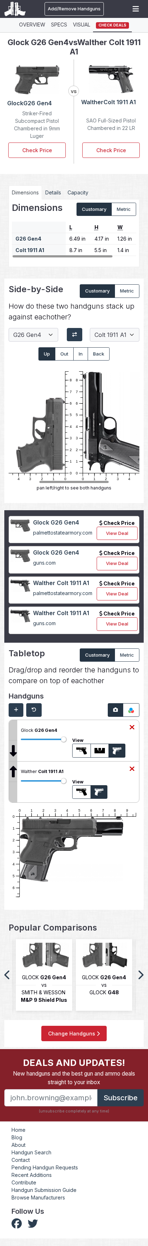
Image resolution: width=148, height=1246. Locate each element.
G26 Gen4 (28, 239)
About (18, 1145)
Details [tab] (53, 192)
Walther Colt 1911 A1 (61, 582)
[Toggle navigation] (136, 9)
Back (98, 354)
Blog (16, 1137)
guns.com (44, 563)
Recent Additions (31, 1175)
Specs (59, 24)
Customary (94, 209)
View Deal (117, 533)
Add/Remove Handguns (74, 8)
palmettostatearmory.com (62, 533)
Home (18, 1130)
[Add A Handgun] (16, 710)
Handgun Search (31, 1152)
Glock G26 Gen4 (56, 522)
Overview (32, 24)
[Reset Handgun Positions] (34, 710)
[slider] (63, 739)
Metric (124, 209)
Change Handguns (72, 1033)
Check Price (37, 150)
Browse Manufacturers (38, 1197)
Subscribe (120, 1097)
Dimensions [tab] (25, 192)
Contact (20, 1160)
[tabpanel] (74, 231)
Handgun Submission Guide (44, 1190)
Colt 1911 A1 (29, 250)
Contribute (23, 1182)
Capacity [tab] (78, 192)
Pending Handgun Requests (44, 1167)
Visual (81, 24)
